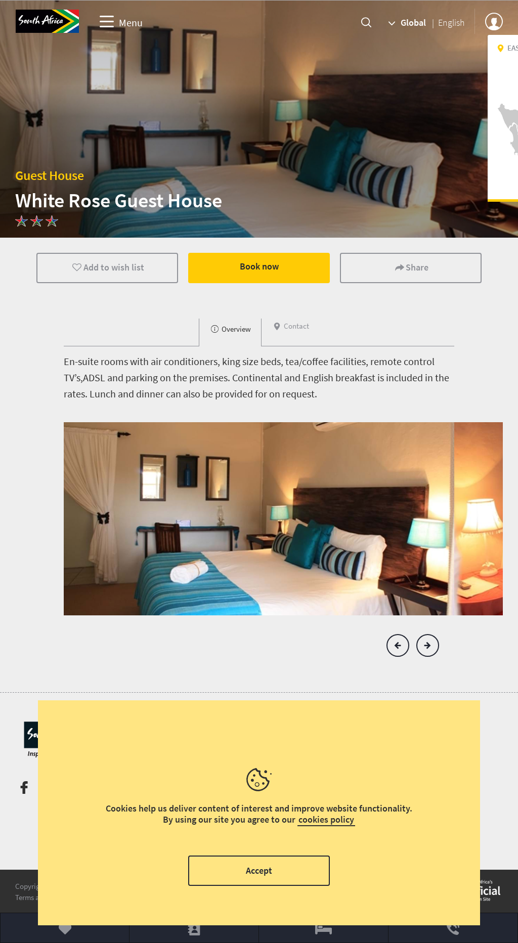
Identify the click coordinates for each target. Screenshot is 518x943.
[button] (397, 645)
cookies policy (326, 819)
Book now (259, 266)
